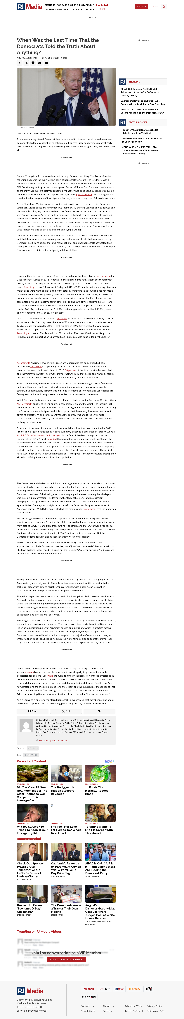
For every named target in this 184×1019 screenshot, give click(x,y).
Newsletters (88, 1011)
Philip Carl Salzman (27, 58)
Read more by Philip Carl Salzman (53, 740)
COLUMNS (32, 748)
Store (74, 5)
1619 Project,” (24, 403)
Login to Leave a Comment (66, 959)
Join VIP (141, 6)
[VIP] (102, 9)
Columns (50, 9)
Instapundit (86, 5)
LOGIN (154, 6)
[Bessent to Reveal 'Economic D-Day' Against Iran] (32, 893)
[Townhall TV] (102, 5)
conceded (51, 438)
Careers (107, 1011)
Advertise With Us (135, 1006)
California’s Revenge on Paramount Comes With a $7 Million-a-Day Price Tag (66, 868)
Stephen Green (58, 876)
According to (104, 276)
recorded (62, 318)
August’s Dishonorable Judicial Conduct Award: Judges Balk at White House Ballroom (100, 912)
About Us (108, 1006)
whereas (29, 672)
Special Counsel (84, 194)
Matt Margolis (24, 880)
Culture (83, 9)
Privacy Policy (154, 1006)
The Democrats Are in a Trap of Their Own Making (66, 908)
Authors (50, 5)
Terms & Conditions (135, 1011)
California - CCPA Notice (157, 1011)
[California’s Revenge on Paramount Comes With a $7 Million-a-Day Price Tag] (66, 851)
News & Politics (67, 9)
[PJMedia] (29, 7)
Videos (94, 9)
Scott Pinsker (92, 876)
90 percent (70, 370)
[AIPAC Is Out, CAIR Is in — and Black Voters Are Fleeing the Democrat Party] (100, 851)
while (50, 675)
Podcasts (63, 5)
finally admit (89, 508)
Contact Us (87, 1006)
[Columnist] (27, 725)
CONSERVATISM (31, 755)
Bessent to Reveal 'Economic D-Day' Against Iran (30, 908)
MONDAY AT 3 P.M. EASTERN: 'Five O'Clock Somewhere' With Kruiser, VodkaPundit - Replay (140, 150)
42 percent (36, 366)
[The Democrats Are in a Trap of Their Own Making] (66, 893)
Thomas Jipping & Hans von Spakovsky (98, 923)
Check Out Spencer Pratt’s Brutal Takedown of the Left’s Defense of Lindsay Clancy (30, 870)
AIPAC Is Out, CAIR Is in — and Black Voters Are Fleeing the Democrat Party (100, 868)
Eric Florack (57, 915)
